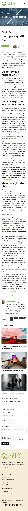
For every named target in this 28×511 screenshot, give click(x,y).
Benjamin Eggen (22, 46)
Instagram (15, 313)
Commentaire (5, 426)
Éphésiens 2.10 (15, 138)
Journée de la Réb (6, 494)
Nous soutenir (5, 484)
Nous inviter (4, 482)
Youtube (21, 312)
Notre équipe (5, 477)
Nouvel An (4, 491)
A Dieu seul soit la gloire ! (8, 295)
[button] (24, 4)
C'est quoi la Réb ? (6, 475)
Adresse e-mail (5, 420)
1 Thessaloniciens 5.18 (15, 97)
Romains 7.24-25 (8, 179)
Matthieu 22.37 (12, 292)
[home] (8, 3)
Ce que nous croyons (7, 479)
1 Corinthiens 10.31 (6, 227)
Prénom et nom (5, 412)
